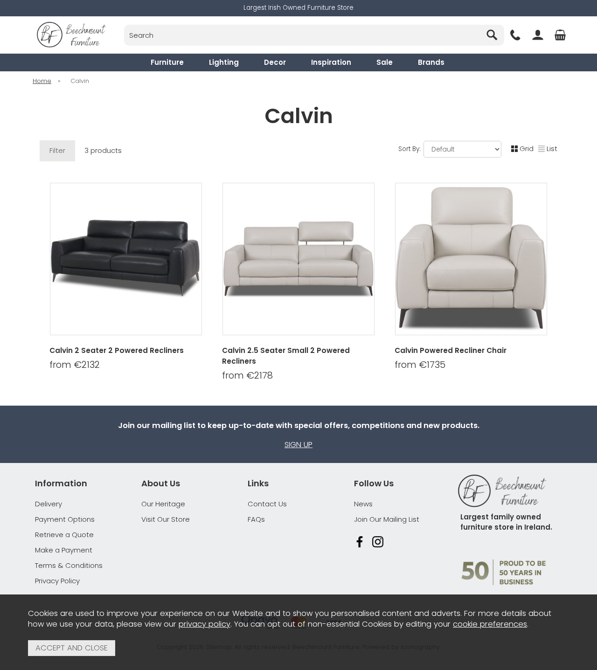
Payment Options (65, 519)
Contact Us (267, 504)
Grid (527, 148)
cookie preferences (490, 624)
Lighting (224, 62)
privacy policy (204, 624)
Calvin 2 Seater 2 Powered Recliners (116, 350)
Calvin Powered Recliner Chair (451, 350)
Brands (431, 62)
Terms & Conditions (69, 565)
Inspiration (331, 62)
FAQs (256, 519)
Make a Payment (63, 550)
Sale (384, 62)
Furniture (167, 62)
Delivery (48, 504)
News (363, 504)
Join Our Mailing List (386, 519)
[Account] (537, 34)
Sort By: (410, 149)
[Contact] (515, 34)
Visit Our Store (165, 519)
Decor (275, 62)
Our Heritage (163, 504)
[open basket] (560, 34)
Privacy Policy (57, 581)
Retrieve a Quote (64, 534)
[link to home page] (71, 35)
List (552, 148)
